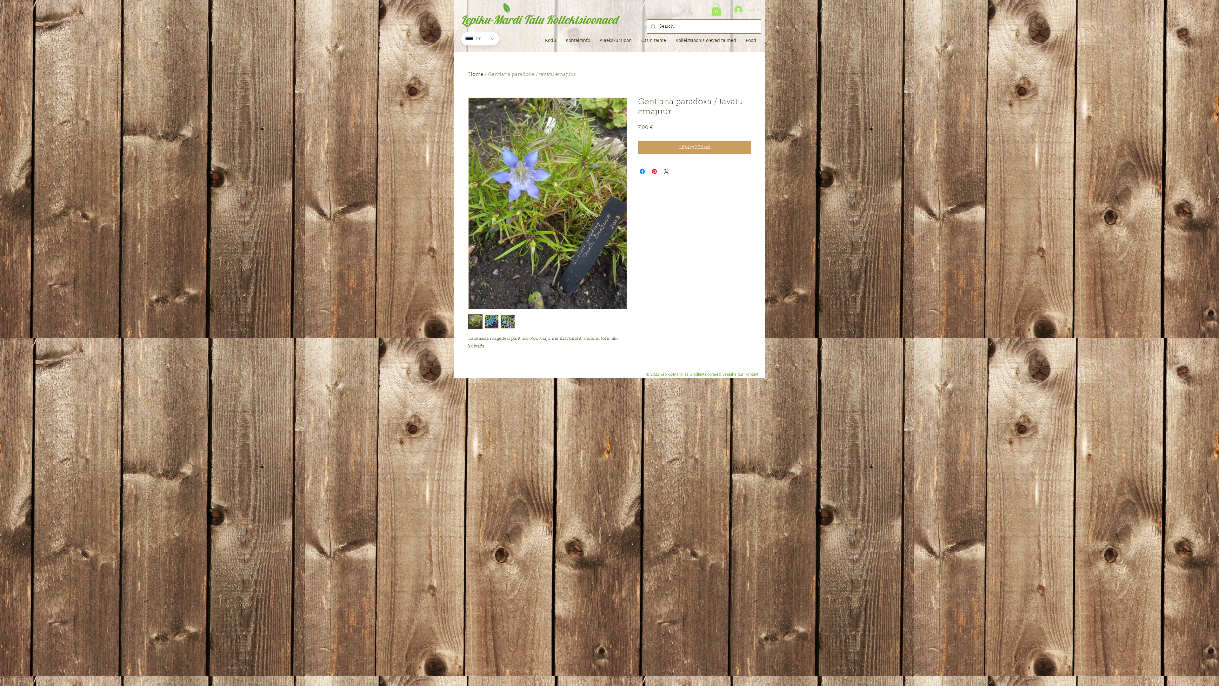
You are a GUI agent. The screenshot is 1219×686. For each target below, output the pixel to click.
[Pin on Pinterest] (654, 171)
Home (475, 74)
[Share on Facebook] (642, 171)
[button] (716, 9)
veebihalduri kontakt (740, 374)
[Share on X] (666, 171)
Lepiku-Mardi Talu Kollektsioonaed (539, 19)
